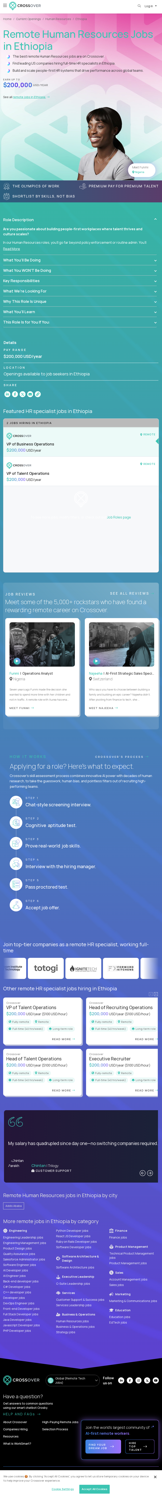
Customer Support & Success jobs (80, 1300)
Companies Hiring (15, 1429)
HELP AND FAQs (19, 1414)
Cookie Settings (63, 1489)
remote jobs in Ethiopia (29, 97)
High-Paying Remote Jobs (60, 1422)
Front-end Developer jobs (21, 1309)
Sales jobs (116, 1285)
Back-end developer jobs (21, 1281)
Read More (11, 248)
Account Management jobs (128, 1279)
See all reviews (130, 593)
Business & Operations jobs (75, 1327)
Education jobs (119, 1317)
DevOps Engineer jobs (18, 1303)
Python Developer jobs (72, 1231)
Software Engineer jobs (19, 1265)
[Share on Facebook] (15, 394)
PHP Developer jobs (17, 1331)
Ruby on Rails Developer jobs (76, 1242)
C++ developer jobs (17, 1292)
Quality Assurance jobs (19, 1254)
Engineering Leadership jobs (23, 1237)
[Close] (155, 1477)
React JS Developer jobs (73, 1236)
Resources (11, 1436)
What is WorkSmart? (17, 1444)
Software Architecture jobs (75, 1267)
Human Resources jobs (72, 1321)
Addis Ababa (13, 1206)
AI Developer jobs (15, 1270)
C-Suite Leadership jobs (73, 1284)
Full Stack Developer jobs (20, 1314)
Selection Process (55, 1429)
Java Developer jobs (17, 1320)
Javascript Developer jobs (21, 1325)
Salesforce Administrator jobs (24, 1259)
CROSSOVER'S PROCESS (120, 757)
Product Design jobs (17, 1248)
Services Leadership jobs (74, 1305)
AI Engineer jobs (14, 1276)
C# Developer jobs (16, 1287)
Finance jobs (118, 1237)
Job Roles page (119, 517)
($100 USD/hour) (55, 1014)
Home (7, 19)
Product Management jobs (128, 1263)
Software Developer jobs (73, 1247)
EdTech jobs (118, 1322)
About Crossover (15, 1422)
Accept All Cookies (94, 1489)
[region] (81, 1483)
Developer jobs (14, 1298)
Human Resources (58, 19)
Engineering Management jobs (24, 1243)
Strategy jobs (65, 1332)
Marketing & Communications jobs (133, 1301)
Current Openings (28, 19)
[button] (80, 219)
